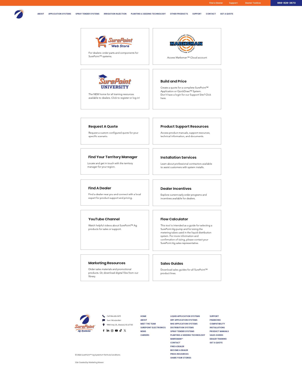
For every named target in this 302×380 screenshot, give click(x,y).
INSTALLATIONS (217, 327)
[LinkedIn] (107, 330)
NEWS (143, 331)
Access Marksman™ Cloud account (187, 57)
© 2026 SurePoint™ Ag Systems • (89, 355)
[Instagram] (112, 330)
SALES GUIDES (216, 335)
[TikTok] (120, 330)
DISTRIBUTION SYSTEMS (182, 327)
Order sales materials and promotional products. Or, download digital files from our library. (113, 273)
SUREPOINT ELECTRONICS (153, 327)
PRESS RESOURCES (179, 354)
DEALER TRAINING (218, 339)
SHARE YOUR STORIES (180, 357)
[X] (124, 330)
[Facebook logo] (103, 330)
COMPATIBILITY (217, 323)
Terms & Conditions (112, 355)
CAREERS (144, 335)
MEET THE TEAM (148, 323)
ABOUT (143, 320)
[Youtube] (116, 330)
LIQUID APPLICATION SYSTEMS (185, 316)
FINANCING (215, 320)
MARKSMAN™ (176, 339)
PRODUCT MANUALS (219, 331)
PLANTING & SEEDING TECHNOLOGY (187, 335)
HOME (143, 316)
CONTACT (175, 342)
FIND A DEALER (177, 346)
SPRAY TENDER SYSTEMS (182, 331)
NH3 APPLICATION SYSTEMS (184, 323)
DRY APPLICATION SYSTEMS (183, 320)
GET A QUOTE (216, 342)
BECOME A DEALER (179, 350)
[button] (60, 14)
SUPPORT (214, 316)
